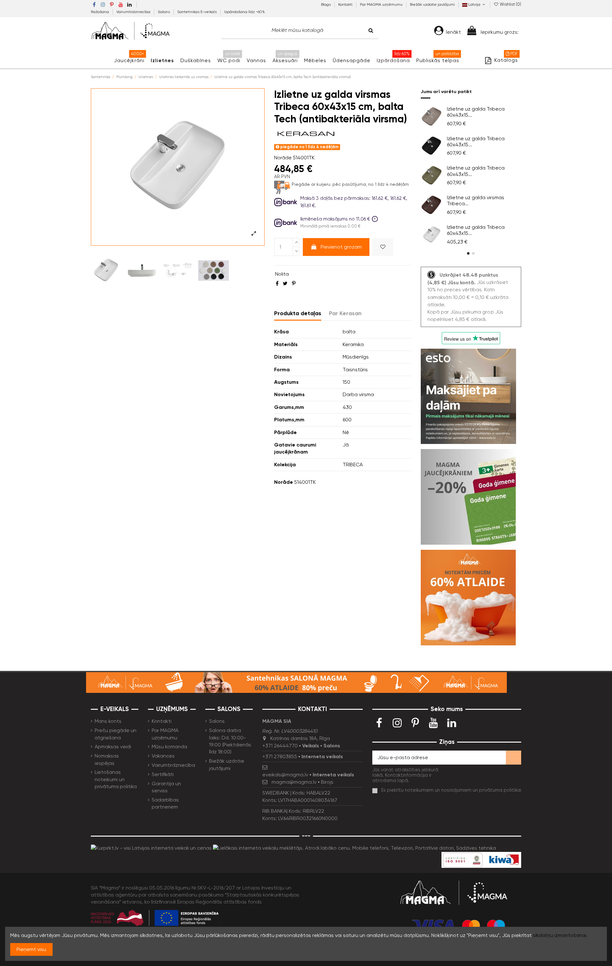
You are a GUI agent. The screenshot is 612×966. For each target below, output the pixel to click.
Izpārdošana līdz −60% (244, 12)
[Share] (277, 283)
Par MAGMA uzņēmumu (382, 4)
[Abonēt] (513, 757)
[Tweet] (285, 283)
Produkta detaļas (297, 313)
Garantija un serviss (166, 787)
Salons (164, 12)
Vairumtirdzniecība (133, 12)
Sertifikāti (163, 774)
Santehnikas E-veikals (197, 12)
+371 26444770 (280, 746)
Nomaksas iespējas (107, 759)
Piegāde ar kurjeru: (311, 184)
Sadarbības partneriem (165, 803)
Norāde (283, 158)
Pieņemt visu (31, 949)
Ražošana (100, 12)
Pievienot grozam (341, 247)
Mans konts (108, 721)
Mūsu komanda (169, 747)
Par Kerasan (345, 313)
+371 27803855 (279, 756)
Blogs (326, 4)
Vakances (163, 756)
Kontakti (345, 4)
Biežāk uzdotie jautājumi (432, 4)
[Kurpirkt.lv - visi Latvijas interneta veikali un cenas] (151, 848)
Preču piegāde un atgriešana (115, 733)
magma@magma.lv (294, 782)
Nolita (282, 274)
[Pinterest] (293, 283)
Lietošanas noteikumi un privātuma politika (116, 779)
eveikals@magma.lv (285, 775)
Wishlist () (510, 4)
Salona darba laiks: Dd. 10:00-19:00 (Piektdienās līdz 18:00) (230, 741)
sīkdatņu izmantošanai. (560, 935)
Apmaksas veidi (113, 747)
